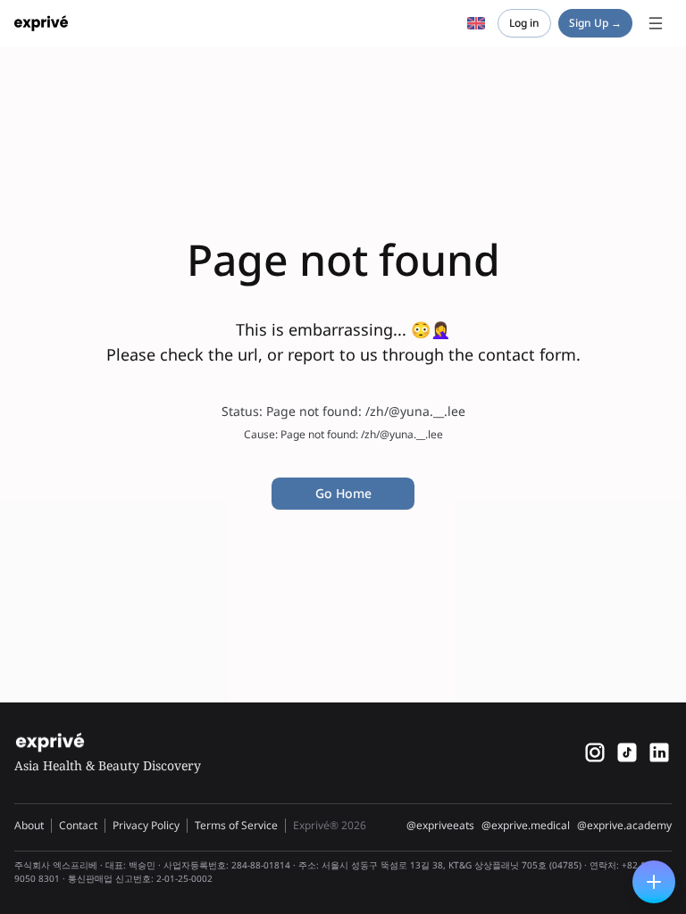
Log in (524, 22)
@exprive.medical (525, 825)
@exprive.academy (624, 825)
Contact (78, 825)
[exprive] (627, 752)
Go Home (343, 493)
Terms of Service (236, 825)
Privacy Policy (146, 825)
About (29, 825)
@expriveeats (440, 825)
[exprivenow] (594, 752)
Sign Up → (595, 22)
